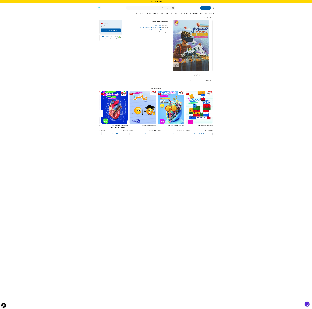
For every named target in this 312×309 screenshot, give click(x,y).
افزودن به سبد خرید (109, 30)
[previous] (211, 113)
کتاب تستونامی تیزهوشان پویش (153, 30)
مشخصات (208, 75)
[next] (101, 113)
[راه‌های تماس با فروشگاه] (3, 305)
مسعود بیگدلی (158, 27)
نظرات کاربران (197, 75)
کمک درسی (204, 17)
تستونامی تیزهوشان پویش (146, 27)
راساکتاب (210, 17)
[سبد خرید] (213, 8)
